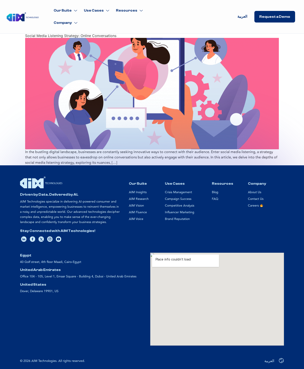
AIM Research (139, 199)
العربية (242, 16)
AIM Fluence (138, 212)
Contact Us (255, 199)
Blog (215, 192)
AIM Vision (136, 205)
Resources (126, 10)
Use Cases (94, 10)
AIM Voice (136, 219)
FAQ (215, 199)
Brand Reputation (177, 219)
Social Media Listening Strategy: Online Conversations (70, 35)
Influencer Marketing (179, 212)
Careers (254, 205)
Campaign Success (178, 199)
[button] (65, 10)
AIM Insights (138, 192)
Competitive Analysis (179, 205)
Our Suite (63, 10)
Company (63, 23)
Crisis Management (178, 192)
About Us (254, 192)
